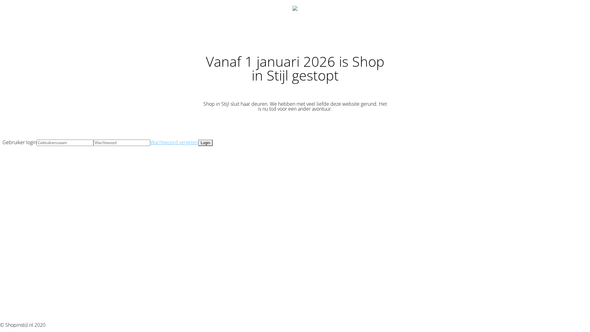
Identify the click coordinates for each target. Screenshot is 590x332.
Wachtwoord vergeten (174, 142)
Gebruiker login (19, 142)
